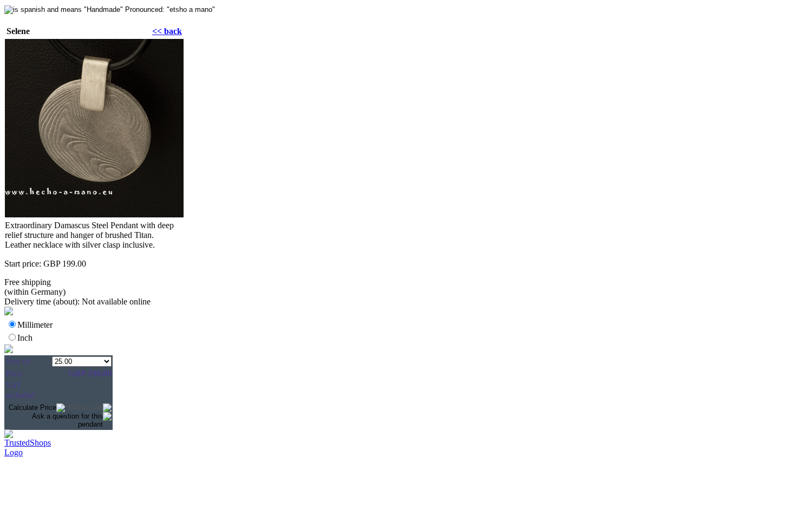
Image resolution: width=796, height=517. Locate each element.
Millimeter (35, 324)
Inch (24, 337)
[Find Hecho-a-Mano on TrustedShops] (398, 435)
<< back (167, 31)
